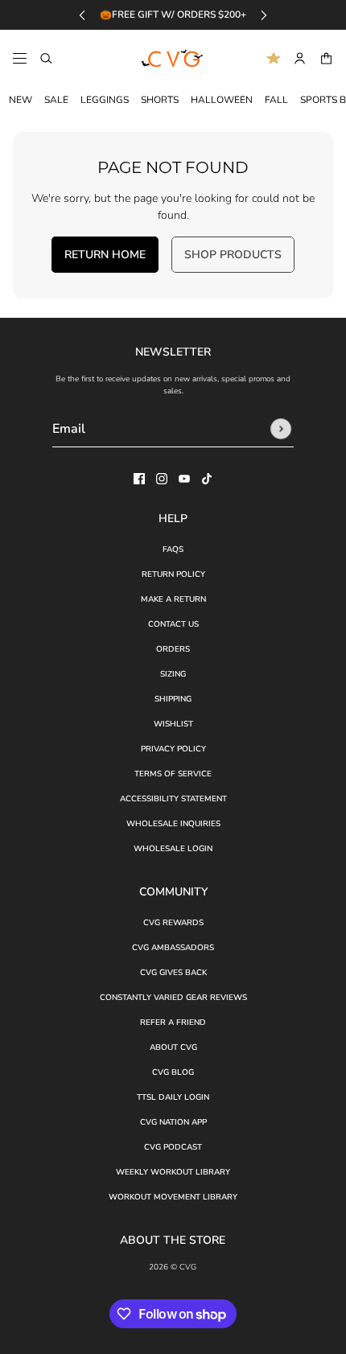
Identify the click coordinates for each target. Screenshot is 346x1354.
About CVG (173, 1047)
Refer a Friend (173, 1022)
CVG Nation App (173, 1122)
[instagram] (162, 479)
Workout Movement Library (173, 1197)
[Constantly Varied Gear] (173, 59)
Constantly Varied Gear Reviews (173, 997)
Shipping (173, 699)
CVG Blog (173, 1072)
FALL (276, 99)
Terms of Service (173, 774)
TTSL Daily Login (173, 1097)
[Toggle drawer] (20, 58)
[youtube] (184, 479)
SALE (56, 99)
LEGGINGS (104, 99)
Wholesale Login (173, 848)
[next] (264, 14)
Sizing (173, 674)
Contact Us (173, 624)
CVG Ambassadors (173, 947)
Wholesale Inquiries (173, 823)
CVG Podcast (173, 1147)
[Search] (46, 58)
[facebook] (139, 479)
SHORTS (160, 99)
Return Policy (173, 574)
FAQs (173, 549)
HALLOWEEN (222, 99)
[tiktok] (207, 479)
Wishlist (173, 724)
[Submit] (280, 428)
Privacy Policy (173, 749)
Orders (173, 649)
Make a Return (173, 599)
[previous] (82, 14)
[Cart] (326, 58)
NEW (20, 99)
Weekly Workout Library (173, 1172)
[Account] (300, 58)
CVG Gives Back (173, 972)
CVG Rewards (173, 922)
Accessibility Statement (173, 799)
